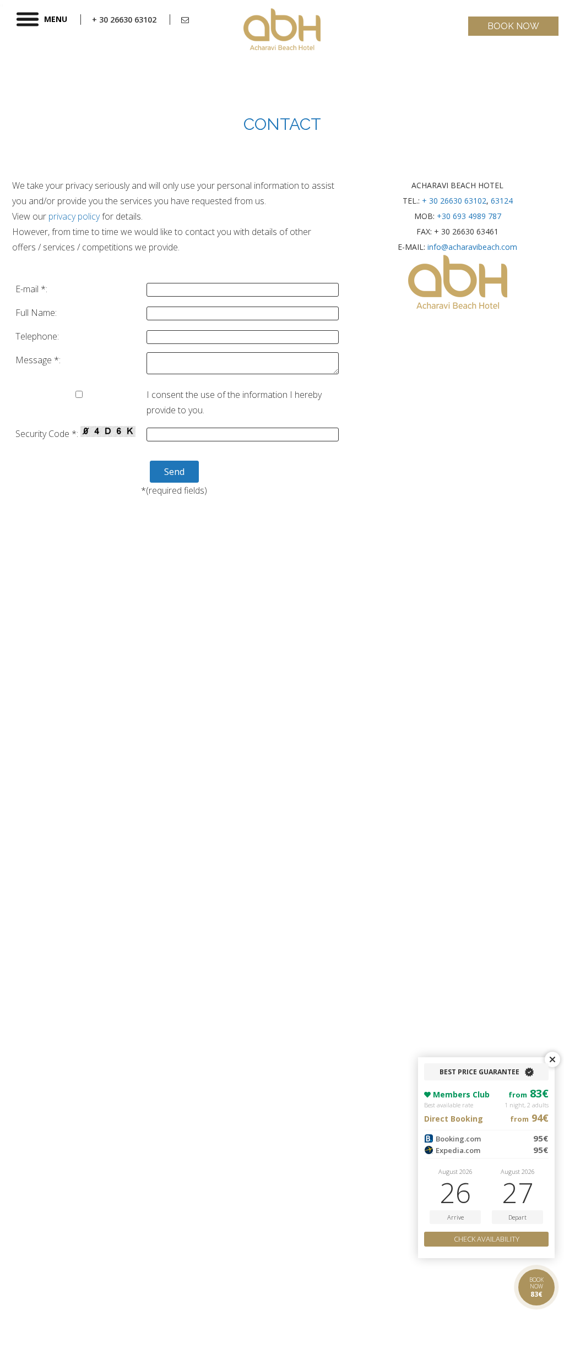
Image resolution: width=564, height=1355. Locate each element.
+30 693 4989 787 (469, 216)
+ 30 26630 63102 (454, 200)
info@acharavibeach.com (472, 247)
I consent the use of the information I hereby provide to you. (234, 402)
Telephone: (37, 336)
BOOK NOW (513, 26)
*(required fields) (174, 490)
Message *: (38, 360)
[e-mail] (185, 19)
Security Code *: (47, 434)
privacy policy (74, 216)
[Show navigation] (28, 19)
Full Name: (36, 313)
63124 (502, 200)
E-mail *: (31, 289)
